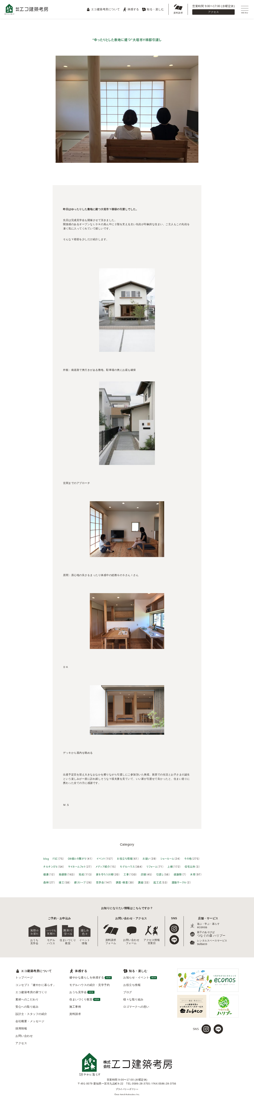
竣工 (61, 882)
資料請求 (178, 13)
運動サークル (179, 882)
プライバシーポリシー (127, 1089)
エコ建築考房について (105, 9)
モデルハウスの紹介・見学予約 (89, 984)
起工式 (157, 882)
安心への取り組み (26, 1006)
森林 (46, 882)
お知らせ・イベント (139, 977)
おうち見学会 (34, 942)
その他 (188, 858)
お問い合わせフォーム (131, 941)
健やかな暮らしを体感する (90, 977)
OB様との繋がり (77, 858)
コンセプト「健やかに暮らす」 (35, 984)
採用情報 (21, 1028)
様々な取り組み (133, 999)
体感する (133, 9)
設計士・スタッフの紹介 (31, 1013)
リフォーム (152, 866)
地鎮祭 (63, 874)
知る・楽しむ (155, 9)
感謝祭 (178, 874)
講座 (140, 882)
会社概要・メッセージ (29, 1021)
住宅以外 (190, 866)
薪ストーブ (80, 882)
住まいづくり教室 (67, 942)
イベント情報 (84, 942)
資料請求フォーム (110, 941)
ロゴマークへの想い (136, 1006)
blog (46, 858)
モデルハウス (127, 866)
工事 (126, 874)
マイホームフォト (77, 866)
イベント (101, 858)
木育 (192, 874)
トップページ (24, 977)
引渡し (160, 874)
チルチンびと (50, 866)
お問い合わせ (24, 1035)
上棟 (170, 866)
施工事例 (75, 1006)
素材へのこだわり (26, 999)
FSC (55, 858)
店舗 (143, 874)
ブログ (127, 992)
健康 (46, 874)
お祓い (146, 858)
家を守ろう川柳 (105, 874)
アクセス (213, 11)
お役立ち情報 (125, 858)
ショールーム (167, 858)
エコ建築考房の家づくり (31, 992)
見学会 (100, 882)
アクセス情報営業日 (151, 941)
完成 (81, 874)
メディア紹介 (103, 866)
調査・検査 (122, 882)
